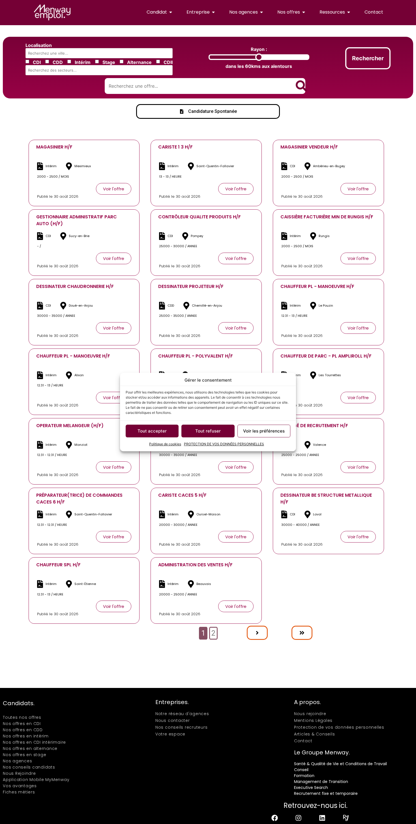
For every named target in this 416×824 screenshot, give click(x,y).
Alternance (139, 62)
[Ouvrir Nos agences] (261, 12)
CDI (37, 62)
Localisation (38, 45)
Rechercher (368, 58)
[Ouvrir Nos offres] (303, 12)
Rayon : (259, 49)
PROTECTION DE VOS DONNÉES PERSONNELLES (224, 444)
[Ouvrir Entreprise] (213, 12)
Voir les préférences (264, 431)
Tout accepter (152, 431)
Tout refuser (208, 431)
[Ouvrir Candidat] (170, 12)
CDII (168, 62)
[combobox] (100, 53)
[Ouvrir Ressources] (348, 12)
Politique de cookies (165, 444)
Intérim (83, 62)
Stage (108, 62)
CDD (58, 62)
